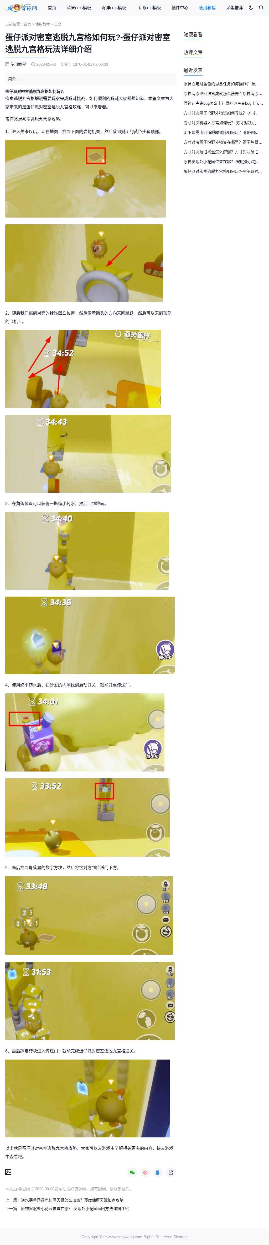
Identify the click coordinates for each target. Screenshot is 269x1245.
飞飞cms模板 (149, 8)
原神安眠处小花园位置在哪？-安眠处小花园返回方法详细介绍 (75, 1208)
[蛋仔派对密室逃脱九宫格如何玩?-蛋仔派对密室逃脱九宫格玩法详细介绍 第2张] (84, 263)
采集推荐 (234, 8)
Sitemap (180, 1236)
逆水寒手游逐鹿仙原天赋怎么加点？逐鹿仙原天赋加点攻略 (72, 1200)
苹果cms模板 (79, 8)
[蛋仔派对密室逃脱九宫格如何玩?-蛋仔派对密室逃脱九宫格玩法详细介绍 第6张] (90, 635)
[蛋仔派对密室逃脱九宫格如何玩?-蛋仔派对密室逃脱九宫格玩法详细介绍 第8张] (87, 817)
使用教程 (207, 8)
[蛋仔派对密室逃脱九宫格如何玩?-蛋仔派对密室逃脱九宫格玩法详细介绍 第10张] (90, 1001)
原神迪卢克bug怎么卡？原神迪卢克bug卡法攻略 (225, 103)
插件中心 (180, 8)
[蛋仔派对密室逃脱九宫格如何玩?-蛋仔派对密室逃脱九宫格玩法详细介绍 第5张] (87, 551)
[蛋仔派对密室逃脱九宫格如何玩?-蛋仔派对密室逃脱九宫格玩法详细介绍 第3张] (83, 369)
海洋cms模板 (114, 8)
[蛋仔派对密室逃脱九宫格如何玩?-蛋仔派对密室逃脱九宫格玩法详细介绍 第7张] (84, 732)
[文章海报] (8, 1171)
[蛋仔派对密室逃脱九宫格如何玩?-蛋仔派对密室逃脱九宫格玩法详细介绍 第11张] (87, 1098)
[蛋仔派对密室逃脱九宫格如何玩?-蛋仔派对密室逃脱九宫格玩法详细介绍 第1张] (85, 179)
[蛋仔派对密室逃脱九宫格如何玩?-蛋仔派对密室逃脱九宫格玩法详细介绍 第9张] (89, 915)
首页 (52, 8)
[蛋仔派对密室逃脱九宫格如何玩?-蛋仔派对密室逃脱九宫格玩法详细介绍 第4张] (88, 454)
